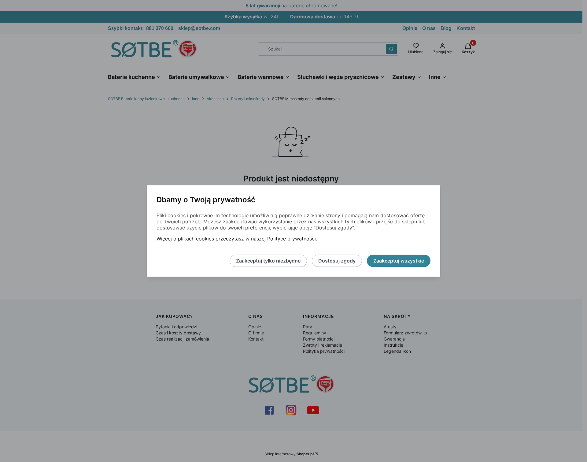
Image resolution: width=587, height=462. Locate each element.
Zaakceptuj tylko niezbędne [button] (268, 261)
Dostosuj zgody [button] (337, 261)
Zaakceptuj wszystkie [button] (398, 261)
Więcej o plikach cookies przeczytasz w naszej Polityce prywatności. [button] (237, 239)
